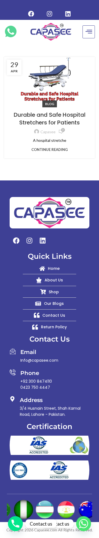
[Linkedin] (68, 14)
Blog (49, 104)
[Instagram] (49, 14)
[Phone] (13, 372)
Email (28, 352)
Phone (29, 373)
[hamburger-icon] (88, 31)
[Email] (13, 351)
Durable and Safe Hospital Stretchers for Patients (50, 118)
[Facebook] (31, 14)
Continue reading (49, 149)
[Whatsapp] (83, 523)
